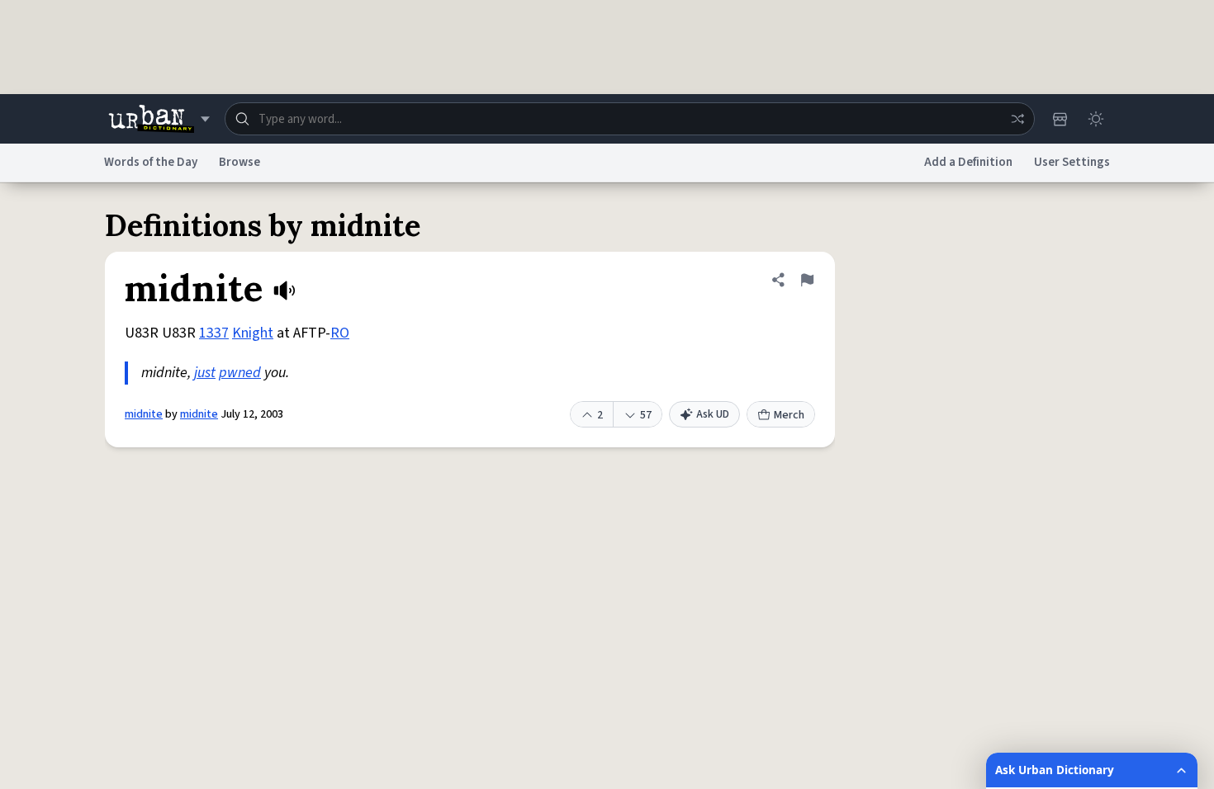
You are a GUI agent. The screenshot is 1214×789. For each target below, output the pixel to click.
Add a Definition (968, 162)
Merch (789, 415)
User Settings (1072, 162)
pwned (240, 372)
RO (339, 333)
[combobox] (630, 118)
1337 (214, 333)
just (205, 372)
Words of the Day (150, 162)
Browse (239, 162)
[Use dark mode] (1096, 119)
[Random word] (1017, 119)
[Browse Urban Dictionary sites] (159, 119)
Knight (252, 333)
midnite (144, 414)
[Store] (1059, 119)
